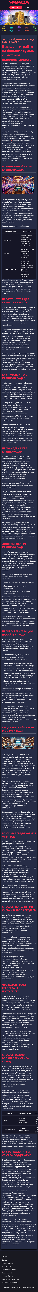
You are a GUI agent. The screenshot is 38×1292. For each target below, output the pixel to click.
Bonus (4, 1260)
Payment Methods (9, 1270)
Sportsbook (6, 1266)
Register (15, 7)
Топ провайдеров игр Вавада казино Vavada (18, 40)
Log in (26, 7)
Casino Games (7, 1263)
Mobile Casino (7, 1276)
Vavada (4, 1257)
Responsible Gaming (10, 1282)
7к (11, 141)
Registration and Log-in (11, 1279)
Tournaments (7, 1273)
